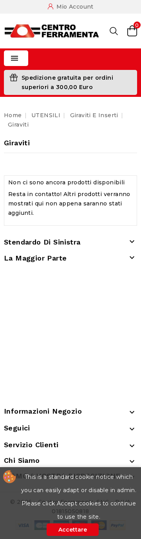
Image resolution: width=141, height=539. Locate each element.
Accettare (72, 529)
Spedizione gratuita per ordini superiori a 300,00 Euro (67, 82)
